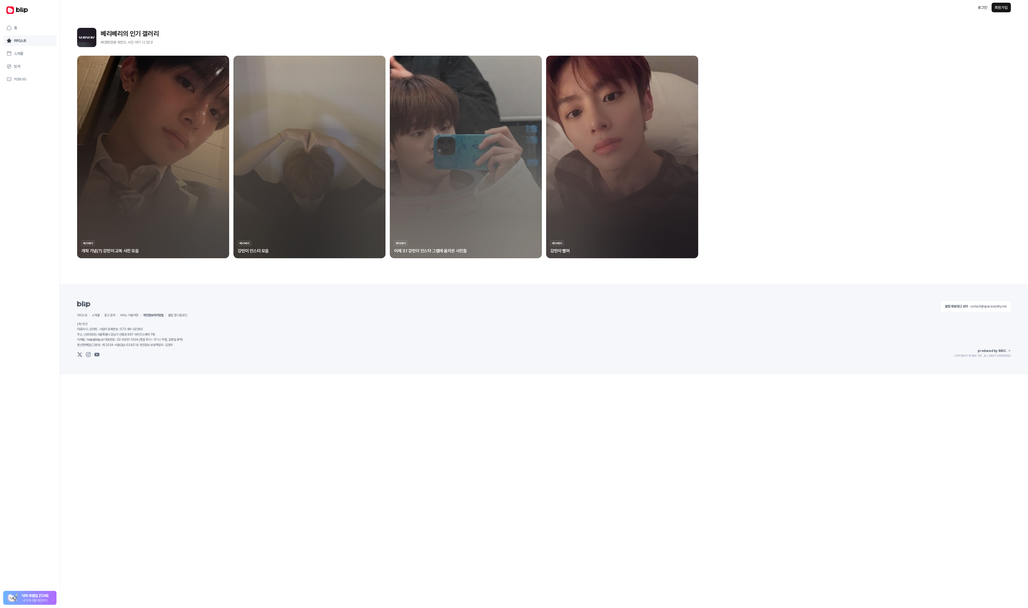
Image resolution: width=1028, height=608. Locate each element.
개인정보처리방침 (153, 315)
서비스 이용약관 (129, 315)
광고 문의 (109, 315)
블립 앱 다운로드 (177, 315)
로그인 (982, 7)
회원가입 (1001, 7)
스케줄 (96, 315)
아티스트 (82, 315)
